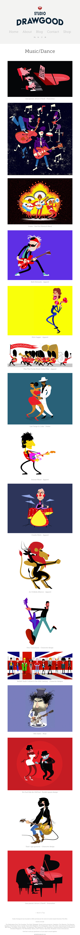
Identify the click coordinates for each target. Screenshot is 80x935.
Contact (53, 31)
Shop (67, 31)
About (27, 31)
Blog (39, 31)
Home (13, 31)
